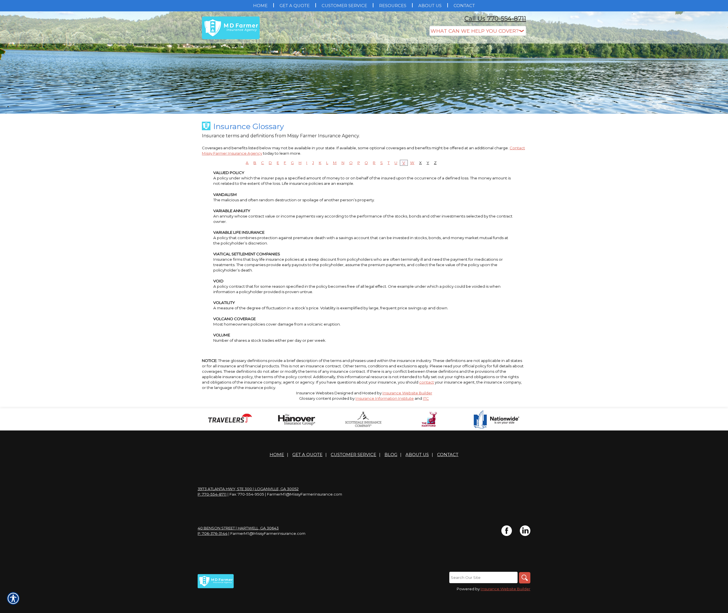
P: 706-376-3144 (213, 533)
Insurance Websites (315, 393)
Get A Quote (307, 454)
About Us (417, 454)
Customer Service (353, 454)
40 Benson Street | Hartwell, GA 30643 (238, 528)
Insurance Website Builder (407, 393)
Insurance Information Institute (384, 398)
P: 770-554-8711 (212, 494)
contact (426, 382)
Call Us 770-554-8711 (495, 18)
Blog (390, 454)
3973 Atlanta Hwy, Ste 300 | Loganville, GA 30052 (248, 488)
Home (277, 454)
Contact (447, 454)
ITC (426, 398)
